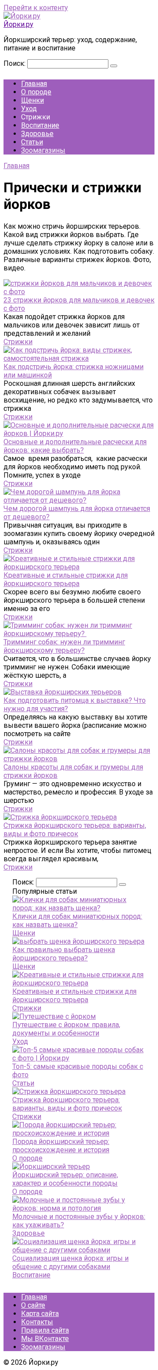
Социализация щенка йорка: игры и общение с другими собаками (70, 1262)
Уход (29, 108)
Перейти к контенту (36, 8)
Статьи (32, 142)
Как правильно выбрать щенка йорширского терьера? (63, 954)
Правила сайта (45, 1330)
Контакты (37, 1322)
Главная (34, 83)
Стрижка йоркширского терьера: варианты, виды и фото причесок (67, 1104)
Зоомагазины (43, 150)
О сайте (33, 1305)
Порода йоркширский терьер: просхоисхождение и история (60, 1145)
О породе (36, 92)
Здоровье (37, 133)
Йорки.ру (18, 24)
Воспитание (40, 125)
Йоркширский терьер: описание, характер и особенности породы (65, 1179)
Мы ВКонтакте (45, 1338)
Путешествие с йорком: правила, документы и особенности (66, 1029)
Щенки (32, 100)
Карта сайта (40, 1313)
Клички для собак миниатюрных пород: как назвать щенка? (77, 920)
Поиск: (15, 63)
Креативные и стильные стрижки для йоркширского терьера (74, 995)
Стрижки (18, 342)
